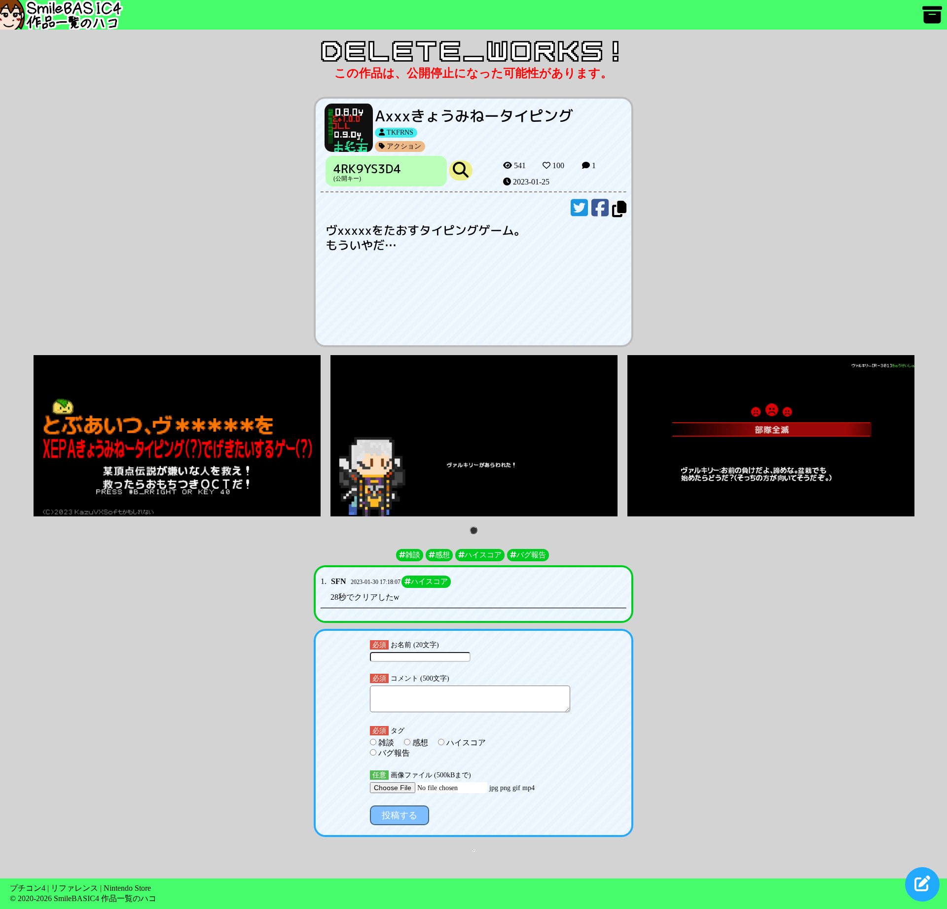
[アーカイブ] (932, 19)
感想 (420, 742)
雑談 (386, 742)
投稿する (399, 815)
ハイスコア (465, 742)
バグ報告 (393, 753)
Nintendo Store (127, 888)
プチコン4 (27, 888)
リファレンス (74, 888)
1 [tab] (475, 531)
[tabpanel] (177, 435)
